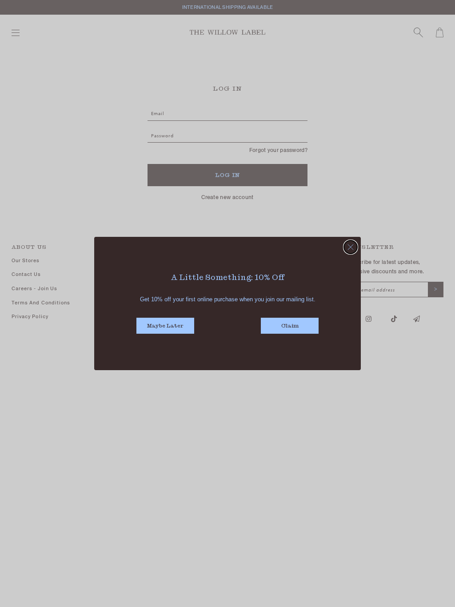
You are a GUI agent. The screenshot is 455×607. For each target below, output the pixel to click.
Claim (290, 326)
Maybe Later (165, 326)
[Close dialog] (350, 247)
